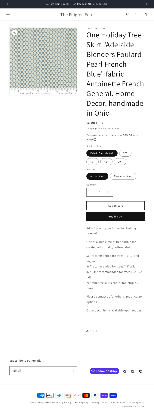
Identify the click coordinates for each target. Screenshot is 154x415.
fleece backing (123, 176)
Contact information (134, 406)
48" (92, 161)
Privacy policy (99, 402)
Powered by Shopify (61, 402)
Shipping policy (137, 402)
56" (125, 153)
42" (106, 161)
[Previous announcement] (7, 4)
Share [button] (93, 330)
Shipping (91, 128)
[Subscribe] (73, 370)
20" (120, 161)
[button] (8, 14)
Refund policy (81, 402)
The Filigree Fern (43, 402)
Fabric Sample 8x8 (102, 153)
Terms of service (117, 402)
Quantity (91, 184)
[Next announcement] (147, 4)
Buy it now (115, 216)
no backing (97, 176)
